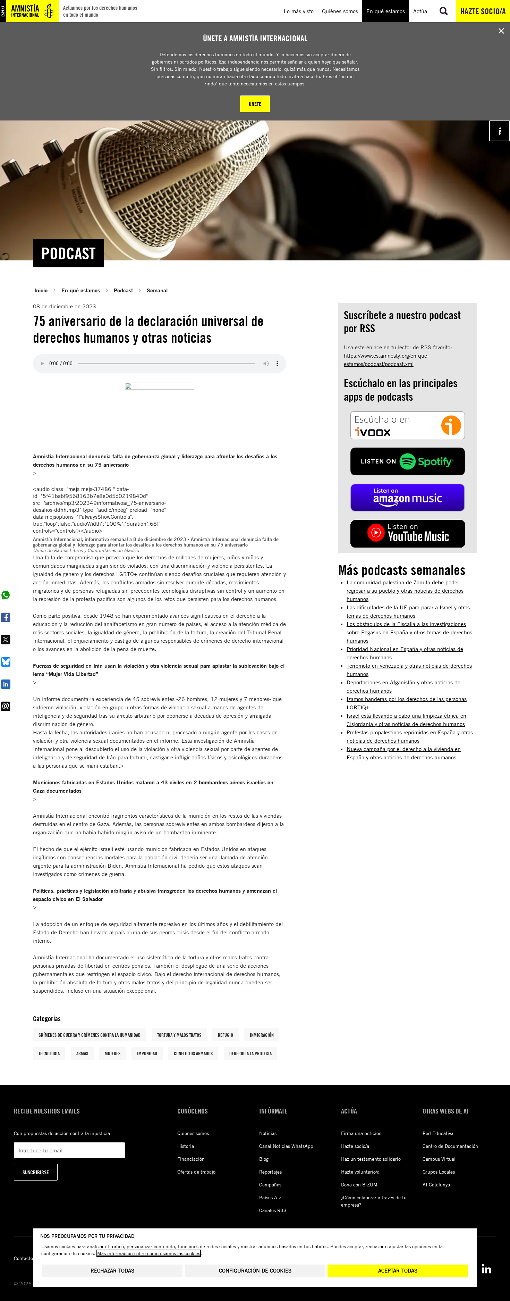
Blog (264, 1159)
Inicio (41, 290)
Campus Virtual (439, 1159)
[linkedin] (486, 1268)
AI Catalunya (436, 1184)
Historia (185, 1146)
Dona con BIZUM (359, 1184)
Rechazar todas (112, 1270)
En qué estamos (80, 290)
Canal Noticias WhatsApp (286, 1146)
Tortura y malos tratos (179, 1035)
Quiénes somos (193, 1133)
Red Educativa (438, 1133)
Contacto (23, 1258)
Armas (82, 1053)
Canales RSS (273, 1210)
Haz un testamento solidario (371, 1159)
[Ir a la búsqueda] (443, 11)
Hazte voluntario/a (360, 1172)
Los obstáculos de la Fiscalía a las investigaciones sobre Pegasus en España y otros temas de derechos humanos (409, 632)
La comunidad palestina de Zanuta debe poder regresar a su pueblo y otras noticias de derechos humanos (405, 590)
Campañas (270, 1184)
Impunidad (147, 1053)
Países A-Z (270, 1197)
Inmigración (262, 1035)
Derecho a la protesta (250, 1053)
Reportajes (270, 1172)
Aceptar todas (397, 1270)
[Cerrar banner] (501, 31)
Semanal (157, 290)
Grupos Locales (439, 1172)
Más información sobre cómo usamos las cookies (148, 1253)
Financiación (191, 1159)
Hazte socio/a (483, 11)
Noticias (268, 1133)
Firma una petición (361, 1133)
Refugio (225, 1035)
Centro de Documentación (450, 1146)
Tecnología (49, 1053)
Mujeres (112, 1053)
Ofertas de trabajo (196, 1172)
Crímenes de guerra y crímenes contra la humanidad (90, 1035)
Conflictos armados (193, 1053)
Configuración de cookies (255, 1270)
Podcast (123, 290)
